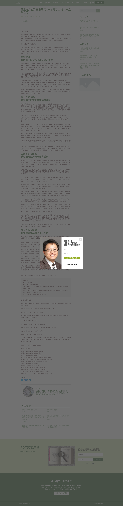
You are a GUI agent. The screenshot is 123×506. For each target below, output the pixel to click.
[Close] (80, 239)
